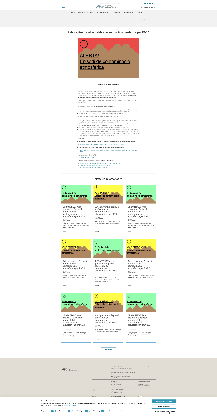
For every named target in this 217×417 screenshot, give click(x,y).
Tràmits (115, 12)
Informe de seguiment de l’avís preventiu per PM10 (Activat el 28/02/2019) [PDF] (104, 144)
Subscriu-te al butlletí (146, 7)
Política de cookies (142, 384)
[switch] (70, 411)
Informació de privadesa (144, 381)
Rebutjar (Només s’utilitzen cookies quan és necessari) (164, 412)
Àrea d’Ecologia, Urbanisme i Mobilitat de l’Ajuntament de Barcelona (100, 163)
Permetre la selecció (164, 406)
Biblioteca (103, 12)
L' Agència (80, 12)
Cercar (140, 12)
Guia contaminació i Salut (87, 158)
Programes (127, 12)
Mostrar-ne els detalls (115, 411)
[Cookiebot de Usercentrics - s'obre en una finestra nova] (48, 413)
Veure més (108, 349)
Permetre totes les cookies (164, 401)
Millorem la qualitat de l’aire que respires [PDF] (93, 167)
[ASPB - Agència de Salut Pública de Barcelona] (71, 369)
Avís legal (140, 383)
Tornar (145, 19)
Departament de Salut (116, 391)
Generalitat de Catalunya (117, 392)
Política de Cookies (70, 405)
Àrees (91, 12)
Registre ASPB (114, 381)
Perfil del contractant (116, 384)
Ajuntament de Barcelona (117, 389)
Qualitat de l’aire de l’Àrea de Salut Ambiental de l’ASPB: (96, 165)
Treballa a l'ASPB (115, 383)
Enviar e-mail (151, 366)
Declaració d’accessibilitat (144, 385)
